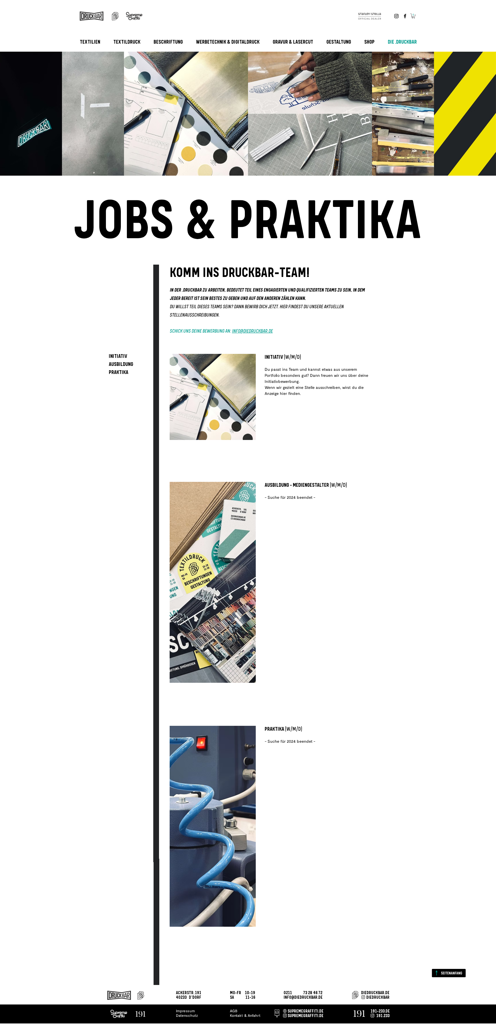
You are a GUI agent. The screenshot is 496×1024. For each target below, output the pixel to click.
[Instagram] (396, 16)
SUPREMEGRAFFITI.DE (305, 1011)
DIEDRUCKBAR (378, 997)
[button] (413, 15)
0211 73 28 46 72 (303, 993)
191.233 (383, 1016)
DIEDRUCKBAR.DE (375, 993)
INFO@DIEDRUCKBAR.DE (252, 331)
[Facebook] (405, 16)
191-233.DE (380, 1011)
